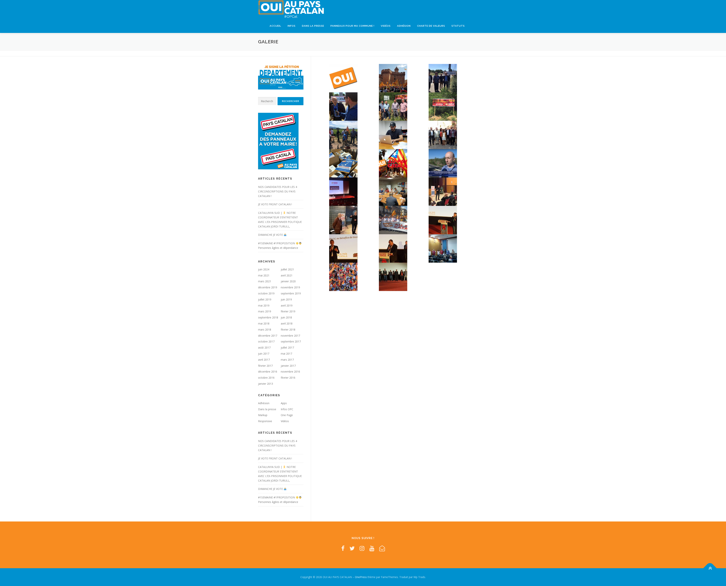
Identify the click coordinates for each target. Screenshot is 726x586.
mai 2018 (263, 323)
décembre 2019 (267, 287)
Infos (292, 25)
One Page (287, 415)
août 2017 (264, 347)
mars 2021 (264, 281)
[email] (382, 548)
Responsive (265, 421)
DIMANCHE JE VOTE (271, 235)
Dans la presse (313, 25)
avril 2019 (286, 305)
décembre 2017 (267, 335)
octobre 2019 (266, 293)
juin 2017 (263, 353)
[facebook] (342, 548)
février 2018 (288, 329)
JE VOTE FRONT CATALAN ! (275, 204)
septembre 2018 (268, 317)
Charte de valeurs (431, 25)
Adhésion (404, 25)
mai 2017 (286, 353)
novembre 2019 (290, 287)
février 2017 (265, 365)
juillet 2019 (264, 299)
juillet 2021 (287, 269)
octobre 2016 (266, 377)
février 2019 (288, 311)
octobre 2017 (266, 341)
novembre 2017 (290, 335)
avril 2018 (286, 323)
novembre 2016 (290, 371)
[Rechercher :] (267, 101)
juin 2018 (286, 317)
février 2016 (288, 377)
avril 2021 (286, 275)
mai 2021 (263, 275)
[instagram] (362, 548)
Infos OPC (287, 409)
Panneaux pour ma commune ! (352, 25)
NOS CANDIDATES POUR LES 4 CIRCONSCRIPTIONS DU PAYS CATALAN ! (277, 191)
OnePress (361, 577)
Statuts (458, 25)
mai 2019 (263, 305)
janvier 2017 (288, 365)
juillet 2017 (287, 347)
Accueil (275, 25)
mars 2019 (264, 311)
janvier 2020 (288, 281)
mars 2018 (264, 329)
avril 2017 (264, 359)
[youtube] (371, 548)
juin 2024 (263, 269)
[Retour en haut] (710, 568)
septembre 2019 (291, 293)
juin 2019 (286, 299)
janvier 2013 (265, 383)
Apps (284, 403)
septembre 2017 (291, 341)
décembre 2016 (267, 371)
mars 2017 (287, 359)
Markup (262, 415)
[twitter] (352, 548)
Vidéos (386, 25)
